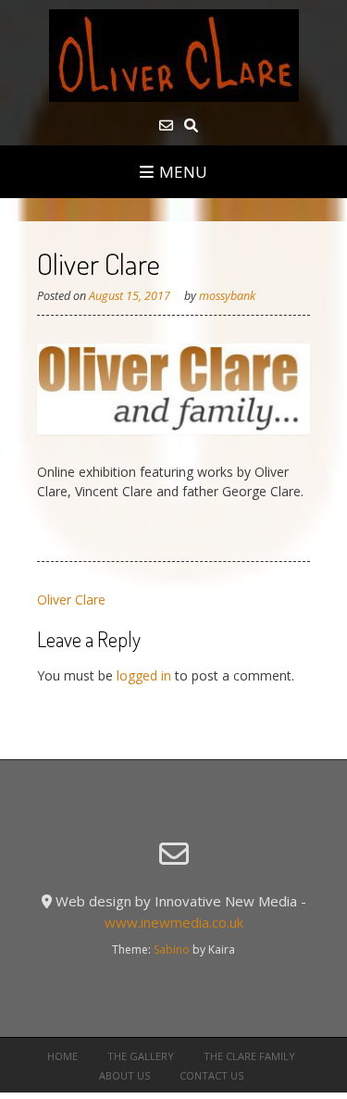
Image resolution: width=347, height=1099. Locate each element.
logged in (144, 675)
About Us (124, 1075)
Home (62, 1056)
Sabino (172, 949)
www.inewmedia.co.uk (174, 922)
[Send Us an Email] (166, 125)
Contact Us (211, 1075)
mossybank (227, 296)
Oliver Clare (71, 599)
